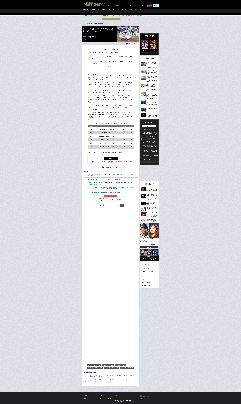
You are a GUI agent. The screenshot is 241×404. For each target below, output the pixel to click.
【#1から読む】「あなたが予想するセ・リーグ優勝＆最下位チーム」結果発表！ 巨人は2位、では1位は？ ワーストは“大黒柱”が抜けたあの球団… (109, 183)
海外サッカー (114, 9)
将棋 (90, 12)
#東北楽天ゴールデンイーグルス (95, 367)
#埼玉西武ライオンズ (120, 365)
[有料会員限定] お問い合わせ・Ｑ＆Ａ (148, 285)
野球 (86, 15)
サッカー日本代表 (123, 9)
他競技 (132, 12)
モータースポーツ (96, 12)
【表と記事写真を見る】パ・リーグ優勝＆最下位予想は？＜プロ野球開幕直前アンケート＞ (105, 179)
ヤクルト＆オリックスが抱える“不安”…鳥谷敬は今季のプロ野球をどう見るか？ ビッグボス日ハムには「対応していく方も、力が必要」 (109, 380)
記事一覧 (86, 398)
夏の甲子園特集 (86, 9)
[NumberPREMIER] (149, 5)
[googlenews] (130, 401)
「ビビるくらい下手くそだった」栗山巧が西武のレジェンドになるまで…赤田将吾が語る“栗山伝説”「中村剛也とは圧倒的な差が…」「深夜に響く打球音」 (150, 151)
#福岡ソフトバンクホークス (94, 365)
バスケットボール (118, 12)
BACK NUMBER (101, 23)
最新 (145, 129)
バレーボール (126, 12)
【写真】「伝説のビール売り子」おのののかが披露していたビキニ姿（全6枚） (102, 192)
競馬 (141, 9)
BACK (100, 205)
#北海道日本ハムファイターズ (111, 367)
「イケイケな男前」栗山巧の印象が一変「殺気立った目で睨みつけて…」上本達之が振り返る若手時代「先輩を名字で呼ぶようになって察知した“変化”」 (150, 140)
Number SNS (117, 398)
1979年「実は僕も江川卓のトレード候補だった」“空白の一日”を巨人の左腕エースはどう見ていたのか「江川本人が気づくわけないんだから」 (150, 157)
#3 (129, 19)
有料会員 (155, 5)
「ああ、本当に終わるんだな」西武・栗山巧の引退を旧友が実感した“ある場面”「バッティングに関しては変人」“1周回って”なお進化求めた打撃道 (150, 134)
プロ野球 (93, 9)
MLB (98, 9)
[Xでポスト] (127, 43)
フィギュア (110, 12)
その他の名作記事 (149, 247)
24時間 (149, 129)
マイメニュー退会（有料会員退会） (147, 271)
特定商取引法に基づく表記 (146, 282)
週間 (154, 129)
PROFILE (85, 39)
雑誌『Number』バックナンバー (105, 400)
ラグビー (104, 12)
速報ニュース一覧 (87, 400)
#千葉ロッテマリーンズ (108, 365)
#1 (92, 19)
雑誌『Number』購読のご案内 (105, 398)
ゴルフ (130, 9)
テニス (136, 9)
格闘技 (84, 12)
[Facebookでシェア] (130, 43)
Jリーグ (108, 9)
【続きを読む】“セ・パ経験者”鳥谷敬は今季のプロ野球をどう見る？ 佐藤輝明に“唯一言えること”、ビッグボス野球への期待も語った (109, 175)
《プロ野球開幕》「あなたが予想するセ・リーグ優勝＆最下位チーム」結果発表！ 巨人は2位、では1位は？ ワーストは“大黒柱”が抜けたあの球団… (109, 376)
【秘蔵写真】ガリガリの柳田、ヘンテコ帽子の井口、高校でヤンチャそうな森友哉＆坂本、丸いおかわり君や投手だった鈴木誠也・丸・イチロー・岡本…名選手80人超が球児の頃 (109, 188)
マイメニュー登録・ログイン (146, 268)
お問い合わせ (143, 401)
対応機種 (142, 279)
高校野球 (103, 9)
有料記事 (138, 12)
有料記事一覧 (143, 274)
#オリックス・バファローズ (127, 367)
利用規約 (142, 276)
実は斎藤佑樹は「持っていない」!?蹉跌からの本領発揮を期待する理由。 (150, 146)
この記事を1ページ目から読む (111, 49)
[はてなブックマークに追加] (134, 43)
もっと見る (149, 162)
